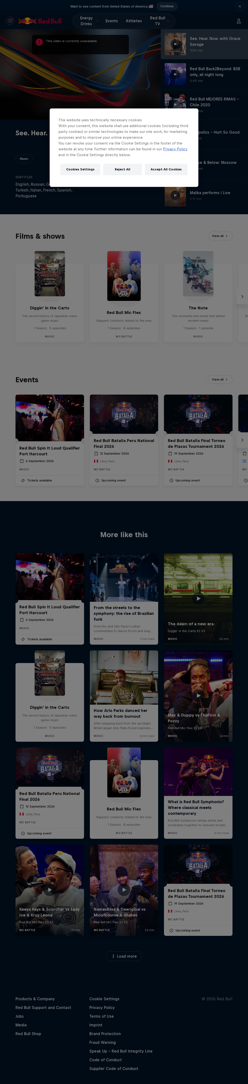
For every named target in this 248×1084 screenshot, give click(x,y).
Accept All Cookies (166, 169)
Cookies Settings (80, 169)
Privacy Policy (175, 149)
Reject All (122, 169)
